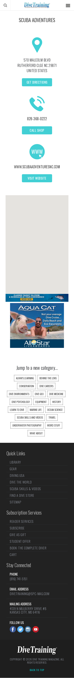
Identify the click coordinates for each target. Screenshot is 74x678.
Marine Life (36, 410)
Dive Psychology (21, 402)
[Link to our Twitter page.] (20, 629)
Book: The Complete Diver (28, 548)
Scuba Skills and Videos (30, 417)
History (56, 402)
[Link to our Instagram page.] (28, 629)
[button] (37, 241)
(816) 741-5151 (18, 578)
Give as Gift (18, 534)
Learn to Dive (17, 410)
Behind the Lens (48, 378)
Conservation (26, 386)
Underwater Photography (26, 425)
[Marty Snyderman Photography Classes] (37, 300)
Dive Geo (39, 394)
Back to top (37, 670)
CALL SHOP (37, 130)
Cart (13, 554)
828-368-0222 (37, 118)
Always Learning (25, 378)
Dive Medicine (56, 394)
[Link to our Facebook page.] (13, 629)
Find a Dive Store (22, 495)
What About (36, 433)
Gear (13, 468)
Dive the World (21, 482)
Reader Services (22, 522)
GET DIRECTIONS (37, 82)
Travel (52, 417)
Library (15, 462)
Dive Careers (46, 386)
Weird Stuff (53, 425)
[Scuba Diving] (37, 5)
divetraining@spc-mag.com (29, 593)
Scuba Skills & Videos (25, 488)
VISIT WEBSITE (37, 178)
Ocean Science (55, 410)
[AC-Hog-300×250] (37, 347)
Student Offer (20, 541)
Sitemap (15, 502)
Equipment (41, 402)
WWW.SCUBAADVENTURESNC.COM (37, 166)
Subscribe (17, 528)
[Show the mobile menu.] (67, 5)
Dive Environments (19, 394)
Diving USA (17, 475)
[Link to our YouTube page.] (36, 629)
